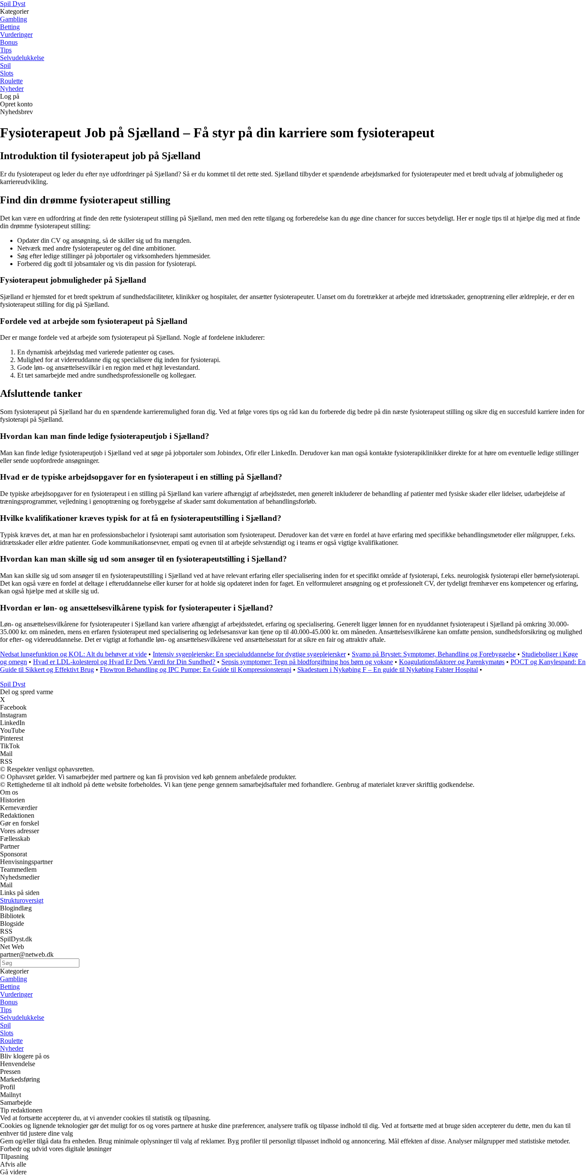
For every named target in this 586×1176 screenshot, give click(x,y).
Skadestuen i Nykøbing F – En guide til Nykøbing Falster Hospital (387, 669)
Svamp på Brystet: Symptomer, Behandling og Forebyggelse (434, 654)
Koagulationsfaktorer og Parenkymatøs (451, 661)
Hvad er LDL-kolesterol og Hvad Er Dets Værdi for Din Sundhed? (124, 661)
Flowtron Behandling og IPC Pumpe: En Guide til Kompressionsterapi (195, 669)
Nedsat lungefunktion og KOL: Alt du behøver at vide (73, 654)
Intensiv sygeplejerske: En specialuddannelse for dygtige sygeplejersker (249, 654)
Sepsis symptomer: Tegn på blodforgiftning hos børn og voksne (307, 661)
